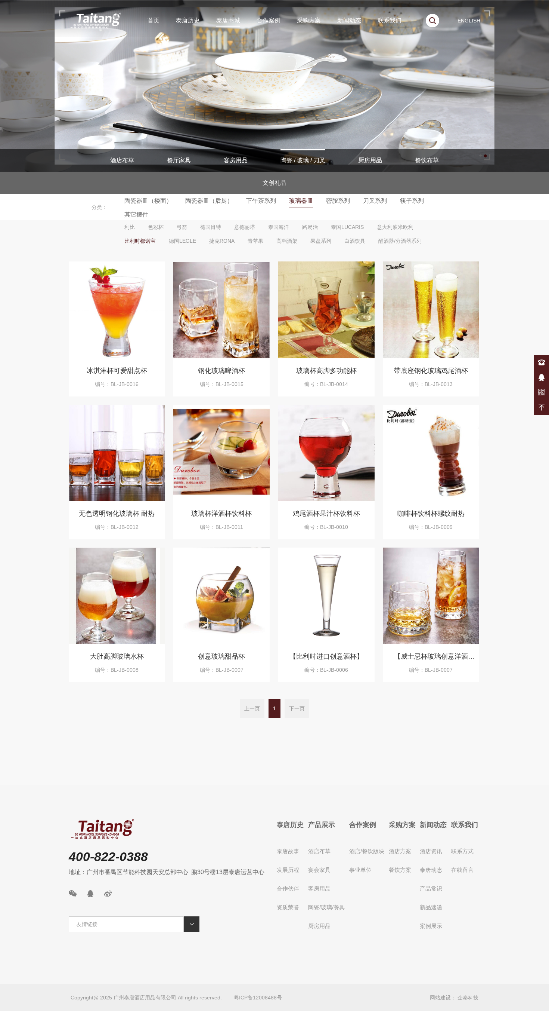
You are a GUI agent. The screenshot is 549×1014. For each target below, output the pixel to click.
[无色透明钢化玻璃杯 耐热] (117, 453)
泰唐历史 (188, 20)
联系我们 (389, 20)
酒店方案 (400, 851)
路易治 (310, 227)
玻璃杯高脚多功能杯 (326, 370)
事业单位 (360, 870)
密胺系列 (338, 200)
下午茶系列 (261, 200)
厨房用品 (370, 160)
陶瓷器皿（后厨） (209, 200)
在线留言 (462, 870)
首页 (153, 20)
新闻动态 (349, 20)
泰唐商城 (228, 20)
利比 (129, 227)
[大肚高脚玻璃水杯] (117, 596)
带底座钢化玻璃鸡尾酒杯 (431, 370)
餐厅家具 (179, 160)
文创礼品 (274, 183)
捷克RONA (222, 241)
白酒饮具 (354, 241)
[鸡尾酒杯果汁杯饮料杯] (326, 453)
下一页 (297, 708)
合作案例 (268, 20)
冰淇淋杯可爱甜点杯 (117, 370)
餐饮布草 (427, 160)
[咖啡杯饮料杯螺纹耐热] (431, 453)
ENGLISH (469, 21)
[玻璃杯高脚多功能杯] (326, 309)
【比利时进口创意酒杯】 (326, 656)
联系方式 (462, 851)
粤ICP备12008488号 (258, 998)
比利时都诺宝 (140, 241)
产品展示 (321, 824)
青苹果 (255, 241)
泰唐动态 (431, 870)
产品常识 (431, 888)
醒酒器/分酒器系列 (400, 241)
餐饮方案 (400, 870)
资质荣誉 (288, 907)
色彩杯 (156, 227)
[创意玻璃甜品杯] (221, 596)
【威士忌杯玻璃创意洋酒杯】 (431, 658)
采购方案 (309, 20)
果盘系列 (320, 241)
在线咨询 (541, 377)
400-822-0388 (541, 362)
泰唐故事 (288, 851)
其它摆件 (136, 214)
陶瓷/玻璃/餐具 (326, 907)
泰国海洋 (278, 227)
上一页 (252, 708)
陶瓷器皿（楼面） (148, 200)
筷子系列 (412, 200)
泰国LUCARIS (347, 227)
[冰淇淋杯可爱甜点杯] (117, 309)
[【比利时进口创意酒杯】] (326, 596)
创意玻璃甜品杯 (221, 656)
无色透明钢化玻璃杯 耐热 (117, 513)
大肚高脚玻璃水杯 (117, 656)
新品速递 (431, 907)
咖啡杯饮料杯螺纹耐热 (431, 513)
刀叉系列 (375, 200)
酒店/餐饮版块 (366, 851)
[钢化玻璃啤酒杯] (221, 309)
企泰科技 (468, 998)
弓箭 (182, 227)
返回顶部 (541, 407)
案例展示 (431, 926)
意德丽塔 (244, 227)
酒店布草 (122, 160)
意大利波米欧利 (395, 227)
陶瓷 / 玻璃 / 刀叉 (302, 160)
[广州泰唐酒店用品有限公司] (95, 20)
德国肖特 (210, 227)
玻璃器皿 (301, 200)
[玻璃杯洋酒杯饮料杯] (221, 453)
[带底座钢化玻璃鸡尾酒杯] (431, 309)
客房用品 (236, 160)
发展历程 (288, 870)
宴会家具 (319, 870)
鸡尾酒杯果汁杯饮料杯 (326, 513)
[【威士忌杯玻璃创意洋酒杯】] (431, 596)
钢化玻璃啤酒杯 (221, 370)
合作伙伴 (288, 888)
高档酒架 (286, 241)
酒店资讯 (431, 851)
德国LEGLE (182, 241)
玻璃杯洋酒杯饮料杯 (221, 513)
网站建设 (440, 998)
